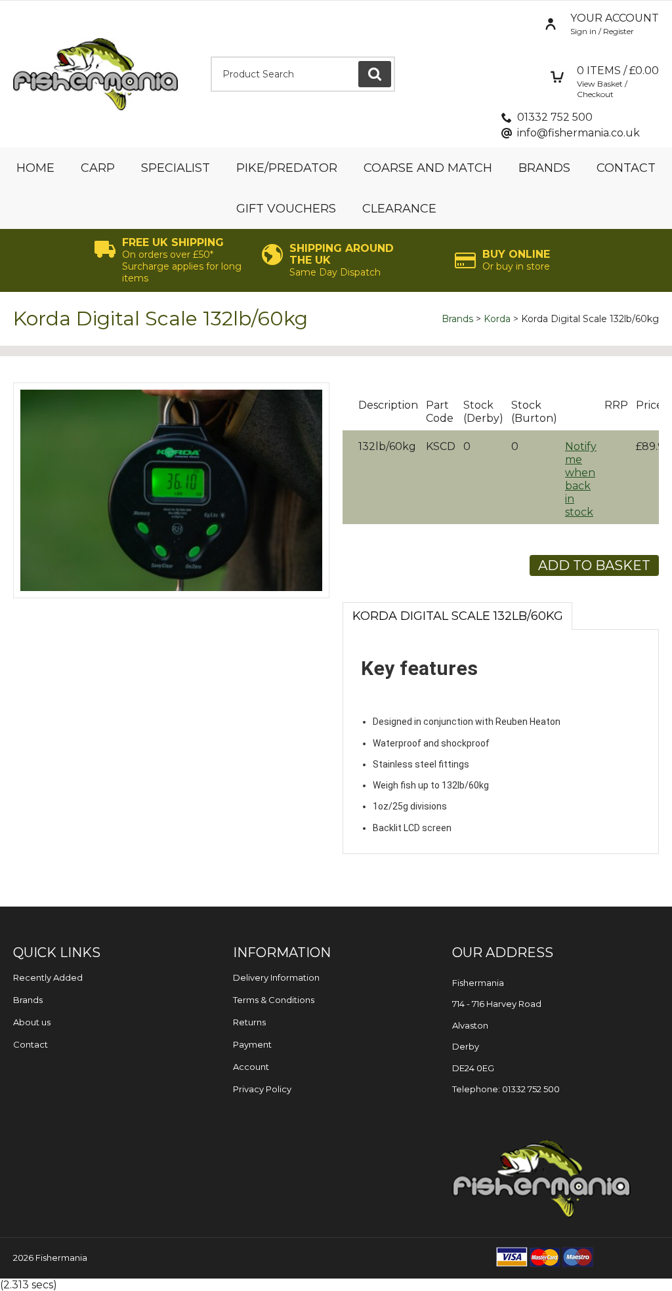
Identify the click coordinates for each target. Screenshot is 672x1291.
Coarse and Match (428, 168)
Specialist (175, 168)
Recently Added (48, 977)
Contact (626, 168)
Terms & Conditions (273, 999)
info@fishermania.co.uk (578, 133)
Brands (544, 168)
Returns (249, 1022)
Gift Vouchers (286, 208)
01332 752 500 (555, 117)
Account (251, 1066)
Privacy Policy (262, 1089)
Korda (497, 319)
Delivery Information (276, 977)
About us (32, 1022)
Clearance (399, 208)
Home (35, 168)
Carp (98, 168)
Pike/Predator (286, 168)
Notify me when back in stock (581, 479)
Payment (252, 1044)
